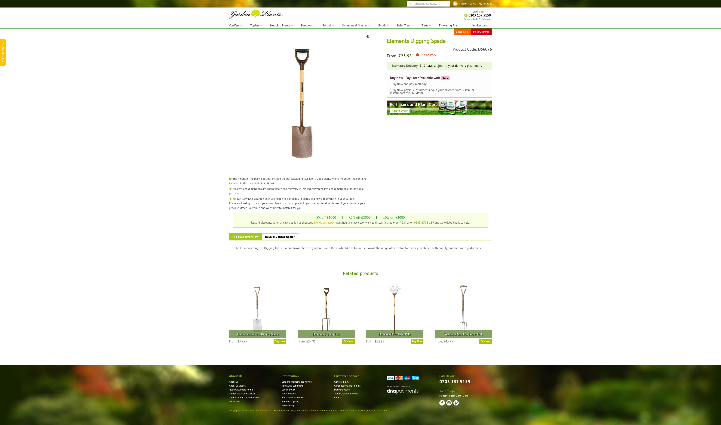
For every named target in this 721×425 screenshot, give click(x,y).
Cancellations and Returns (347, 385)
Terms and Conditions (292, 385)
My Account (485, 3)
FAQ (336, 397)
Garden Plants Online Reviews (244, 397)
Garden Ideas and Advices (242, 393)
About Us (233, 381)
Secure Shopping (290, 401)
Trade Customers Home (241, 389)
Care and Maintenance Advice (297, 381)
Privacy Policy (289, 393)
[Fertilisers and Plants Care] (439, 108)
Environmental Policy (292, 397)
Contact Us (234, 401)
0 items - (467, 3)
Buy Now (280, 341)
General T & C (341, 381)
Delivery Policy (342, 389)
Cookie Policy (288, 389)
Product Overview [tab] (245, 237)
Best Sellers (462, 31)
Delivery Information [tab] (280, 237)
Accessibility (288, 405)
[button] (368, 37)
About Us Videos (237, 385)
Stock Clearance (481, 31)
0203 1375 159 (424, 222)
